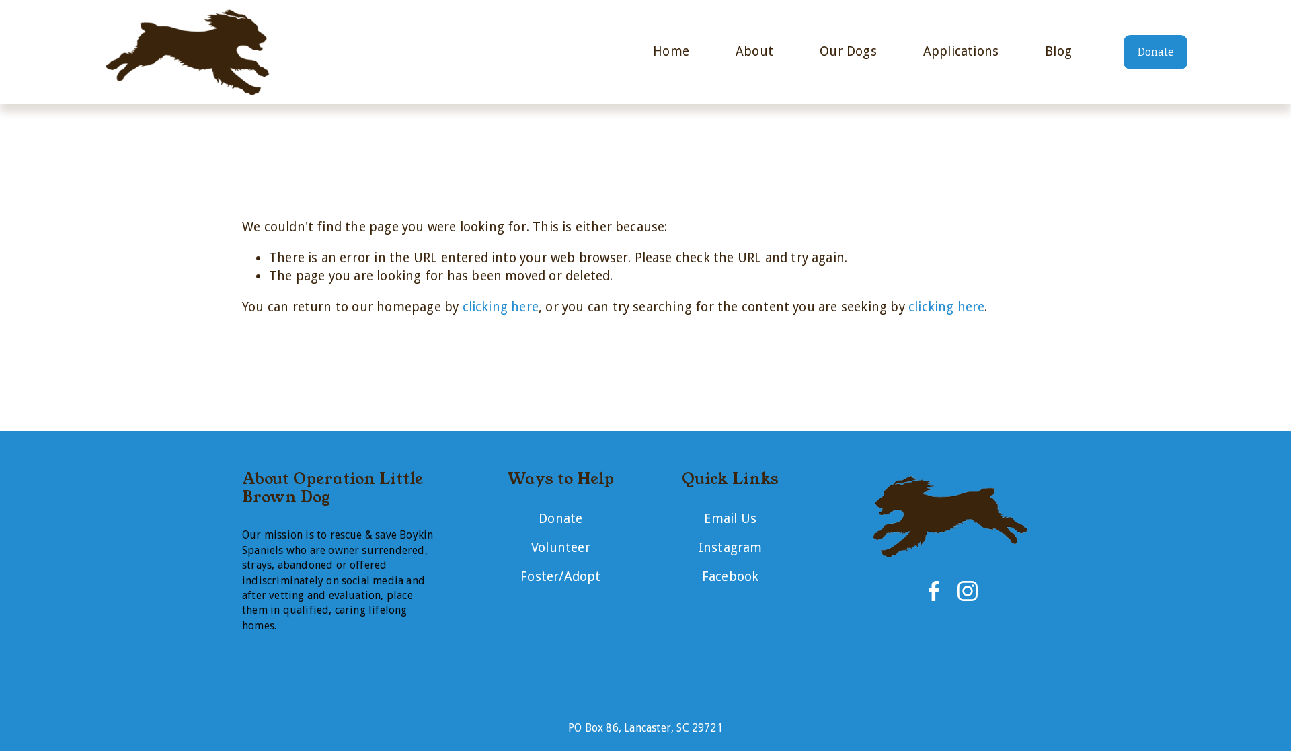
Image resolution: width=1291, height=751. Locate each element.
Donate (1156, 52)
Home (671, 51)
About (754, 51)
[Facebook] (934, 591)
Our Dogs (848, 51)
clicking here (501, 307)
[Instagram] (967, 591)
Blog (1058, 51)
